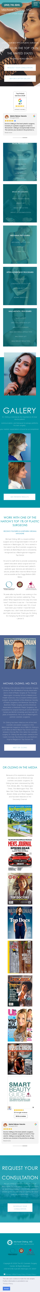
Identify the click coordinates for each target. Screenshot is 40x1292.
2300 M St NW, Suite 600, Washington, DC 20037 (20, 1269)
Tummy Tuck (21, 252)
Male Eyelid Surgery (21, 327)
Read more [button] (8, 133)
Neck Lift (20, 155)
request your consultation (20, 68)
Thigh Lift (21, 293)
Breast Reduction (21, 208)
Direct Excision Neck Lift (20, 323)
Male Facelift (20, 318)
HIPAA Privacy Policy (18, 1274)
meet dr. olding (20, 748)
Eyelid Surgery (21, 169)
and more (21, 178)
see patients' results (19, 497)
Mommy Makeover (21, 297)
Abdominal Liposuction (21, 242)
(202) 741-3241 (12, 5)
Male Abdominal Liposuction (21, 332)
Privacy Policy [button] (8, 1283)
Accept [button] (6, 1288)
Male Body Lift (21, 337)
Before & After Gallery (20, 79)
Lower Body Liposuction (20, 284)
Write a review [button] (21, 1116)
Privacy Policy (31, 1274)
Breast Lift (20, 203)
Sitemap (8, 1274)
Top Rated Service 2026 (20, 94)
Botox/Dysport (20, 160)
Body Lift (20, 247)
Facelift (20, 150)
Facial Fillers (20, 164)
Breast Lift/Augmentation (21, 212)
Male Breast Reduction (21, 341)
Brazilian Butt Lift (20, 288)
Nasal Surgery (21, 173)
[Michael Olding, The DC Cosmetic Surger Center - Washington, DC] (19, 12)
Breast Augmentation (20, 199)
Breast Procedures (20, 192)
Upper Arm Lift (20, 279)
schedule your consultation (20, 1207)
